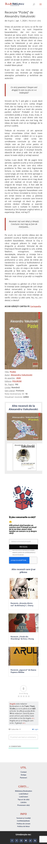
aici (32, 718)
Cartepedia (35, 306)
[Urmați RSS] (35, 840)
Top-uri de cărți (23, 799)
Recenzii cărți (35, 20)
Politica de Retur (23, 826)
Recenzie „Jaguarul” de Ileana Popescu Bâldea (23, 671)
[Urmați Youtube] (26, 840)
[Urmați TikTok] (30, 840)
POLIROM (17, 381)
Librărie (23, 802)
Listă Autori (23, 797)
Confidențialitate (23, 821)
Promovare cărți (23, 805)
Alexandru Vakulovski (21, 375)
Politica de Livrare (23, 824)
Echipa (23, 775)
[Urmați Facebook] (12, 840)
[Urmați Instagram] (21, 840)
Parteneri (23, 778)
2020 (18, 378)
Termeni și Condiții (23, 818)
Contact (24, 772)
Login (36, 729)
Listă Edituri (23, 794)
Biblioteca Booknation (23, 791)
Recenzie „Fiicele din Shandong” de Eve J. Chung (22, 637)
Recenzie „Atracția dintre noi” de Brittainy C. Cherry (22, 604)
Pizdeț (13, 371)
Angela (11, 20)
